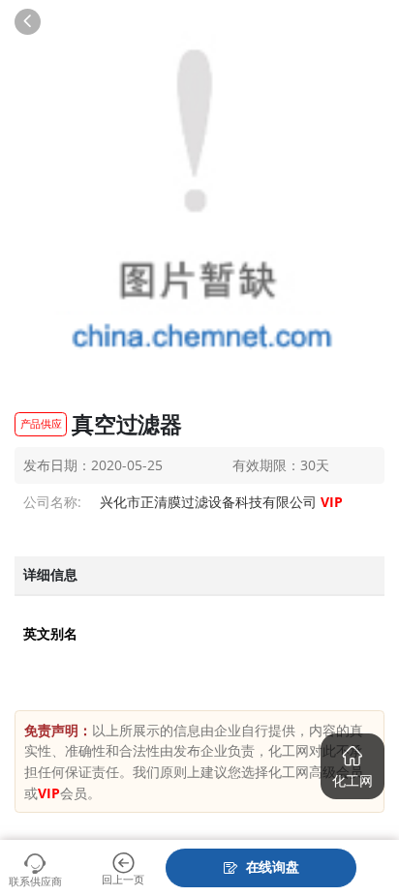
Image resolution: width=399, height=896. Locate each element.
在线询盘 (272, 866)
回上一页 (123, 878)
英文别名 (50, 634)
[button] (352, 766)
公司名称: (52, 502)
